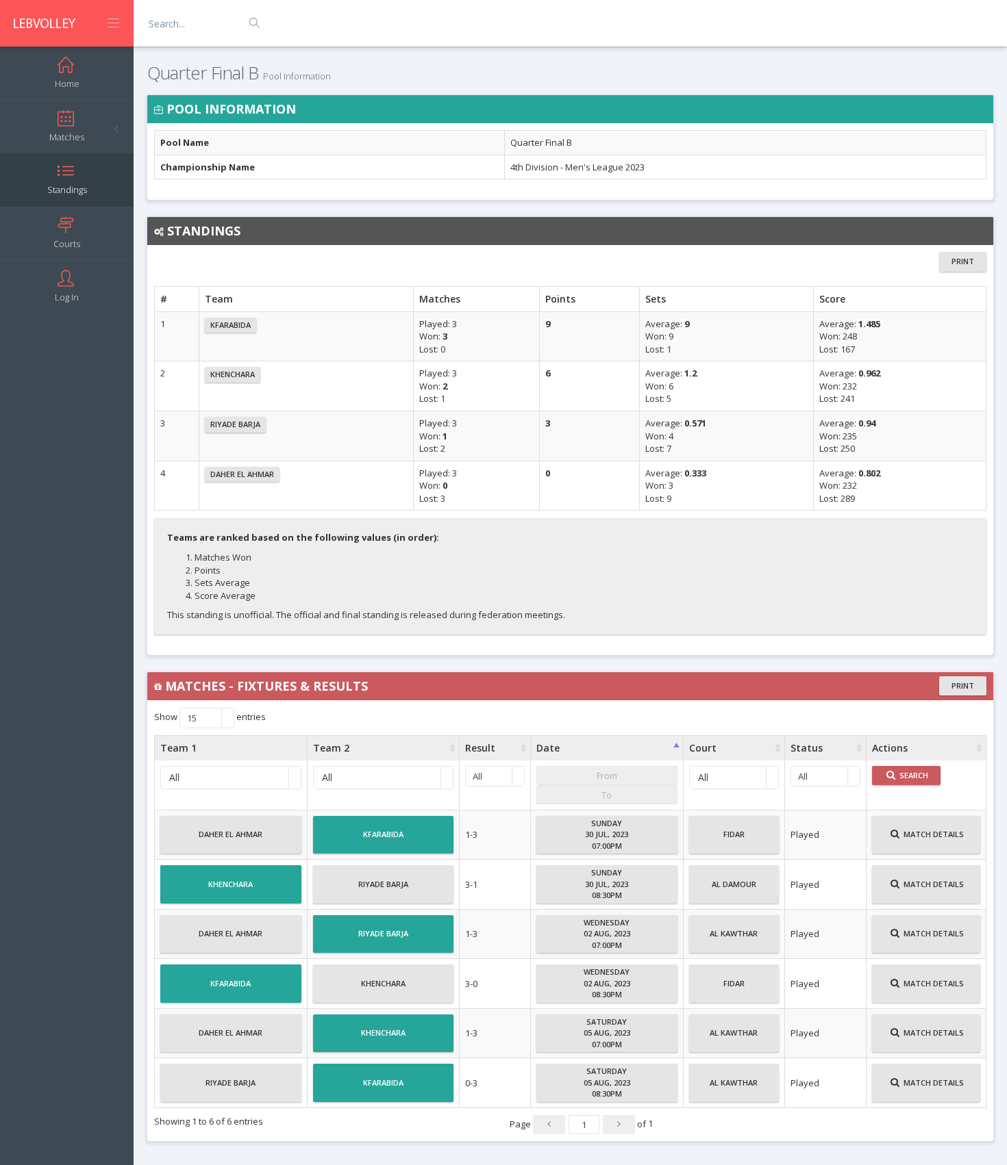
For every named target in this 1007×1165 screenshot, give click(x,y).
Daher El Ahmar (242, 474)
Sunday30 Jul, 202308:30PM (606, 883)
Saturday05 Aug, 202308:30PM (607, 1082)
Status (807, 747)
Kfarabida (230, 325)
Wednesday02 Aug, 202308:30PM (607, 982)
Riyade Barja (235, 424)
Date (548, 747)
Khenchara (232, 374)
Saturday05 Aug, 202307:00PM (607, 1032)
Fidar (734, 834)
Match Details (933, 834)
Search (912, 775)
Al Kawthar (734, 933)
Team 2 (331, 747)
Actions (890, 747)
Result (480, 747)
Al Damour (734, 884)
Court (703, 747)
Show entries (210, 717)
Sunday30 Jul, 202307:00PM (606, 834)
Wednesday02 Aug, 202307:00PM (607, 933)
